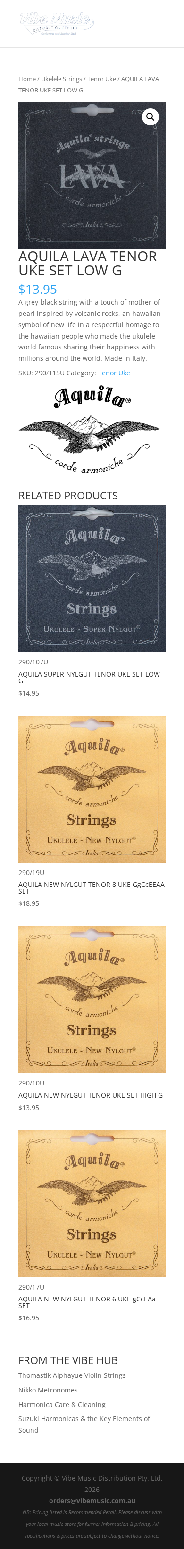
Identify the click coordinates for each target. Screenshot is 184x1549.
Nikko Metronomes (48, 1389)
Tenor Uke (101, 79)
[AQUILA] (89, 431)
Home (27, 79)
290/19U (91, 888)
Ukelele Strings (61, 79)
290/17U (87, 1303)
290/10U (90, 1095)
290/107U (89, 677)
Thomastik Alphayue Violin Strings (72, 1375)
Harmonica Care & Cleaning (62, 1404)
